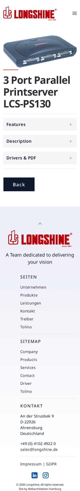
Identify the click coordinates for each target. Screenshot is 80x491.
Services (28, 367)
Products (28, 359)
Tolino (26, 326)
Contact (27, 375)
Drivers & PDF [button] (21, 158)
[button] (75, 13)
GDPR (51, 464)
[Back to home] (30, 13)
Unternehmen (33, 287)
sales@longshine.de (39, 449)
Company (29, 351)
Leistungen (30, 303)
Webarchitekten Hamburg (44, 489)
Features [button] (16, 124)
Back (19, 184)
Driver (26, 383)
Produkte (29, 295)
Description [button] (19, 141)
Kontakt (27, 311)
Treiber (26, 318)
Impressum (31, 464)
